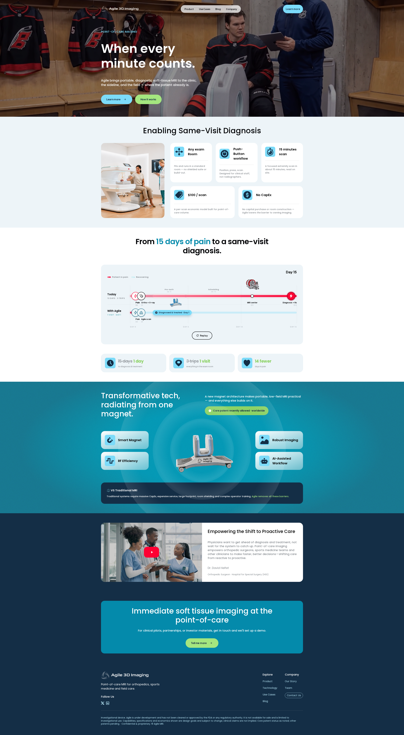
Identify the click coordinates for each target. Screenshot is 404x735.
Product (189, 9)
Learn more (293, 9)
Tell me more (199, 643)
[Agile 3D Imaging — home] (120, 9)
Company (231, 9)
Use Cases (204, 9)
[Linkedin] (107, 703)
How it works (148, 99)
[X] (102, 703)
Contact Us (294, 695)
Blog (218, 9)
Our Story (291, 681)
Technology (270, 688)
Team (288, 688)
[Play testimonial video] (151, 552)
